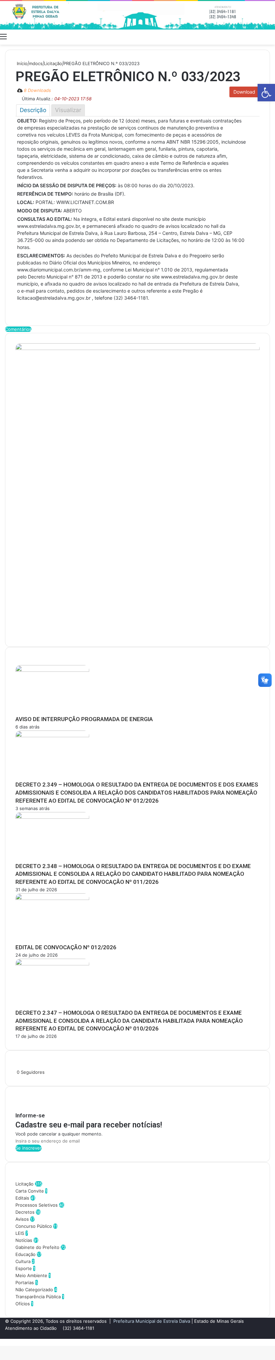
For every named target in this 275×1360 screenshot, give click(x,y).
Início (21, 63)
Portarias (24, 1282)
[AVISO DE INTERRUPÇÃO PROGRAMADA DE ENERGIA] (52, 670)
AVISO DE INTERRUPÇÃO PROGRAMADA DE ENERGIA (84, 719)
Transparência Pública (38, 1296)
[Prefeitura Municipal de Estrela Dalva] (137, 15)
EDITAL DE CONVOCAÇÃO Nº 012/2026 (65, 947)
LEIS (19, 1233)
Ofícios (22, 1303)
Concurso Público (33, 1226)
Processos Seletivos (36, 1205)
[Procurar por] (271, 36)
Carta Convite (29, 1191)
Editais (22, 1198)
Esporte (23, 1268)
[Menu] (3, 36)
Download (244, 92)
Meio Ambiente (31, 1275)
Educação (25, 1254)
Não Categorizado (34, 1289)
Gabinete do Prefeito (37, 1247)
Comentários (18, 329)
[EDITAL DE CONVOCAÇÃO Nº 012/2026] (52, 898)
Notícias (23, 1240)
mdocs (36, 63)
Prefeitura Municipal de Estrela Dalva (151, 1321)
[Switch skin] (260, 36)
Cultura (23, 1261)
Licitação (53, 63)
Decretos (25, 1212)
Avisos (22, 1219)
